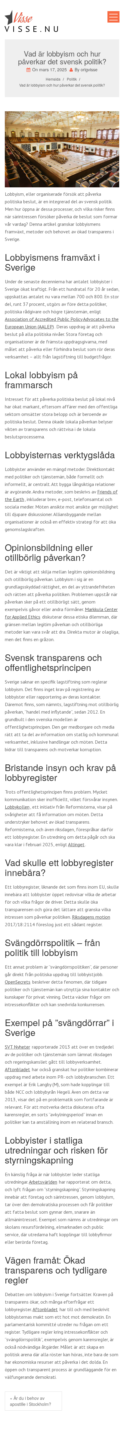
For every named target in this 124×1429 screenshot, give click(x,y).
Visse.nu (33, 28)
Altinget (76, 844)
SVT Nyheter (17, 1047)
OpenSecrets (17, 982)
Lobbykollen (17, 807)
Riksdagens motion (91, 917)
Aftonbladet (17, 1069)
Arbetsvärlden (43, 1182)
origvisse (89, 69)
